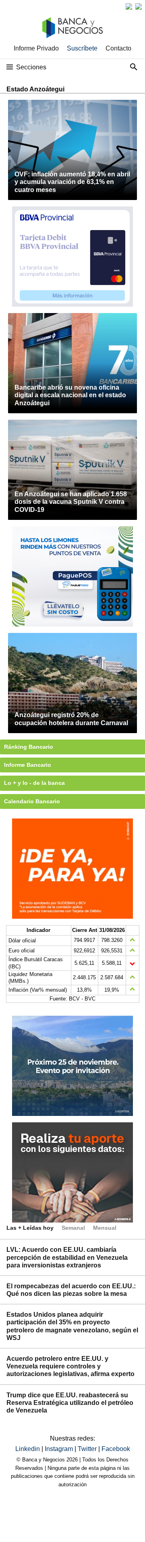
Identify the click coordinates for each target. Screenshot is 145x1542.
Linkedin (28, 1448)
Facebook (116, 1448)
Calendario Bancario (32, 801)
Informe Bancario (27, 765)
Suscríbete (82, 48)
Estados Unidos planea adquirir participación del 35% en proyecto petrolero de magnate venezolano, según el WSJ (72, 1326)
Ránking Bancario (28, 747)
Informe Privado (36, 48)
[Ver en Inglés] (129, 6)
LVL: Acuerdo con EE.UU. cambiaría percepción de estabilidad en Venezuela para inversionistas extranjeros (67, 1257)
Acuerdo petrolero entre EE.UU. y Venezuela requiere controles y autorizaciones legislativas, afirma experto (70, 1366)
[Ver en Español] (138, 6)
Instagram (60, 1448)
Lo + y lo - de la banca (34, 783)
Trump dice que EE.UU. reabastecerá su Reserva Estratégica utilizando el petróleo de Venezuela (69, 1403)
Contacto (118, 48)
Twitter (88, 1448)
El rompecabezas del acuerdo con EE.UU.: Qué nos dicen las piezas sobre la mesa (71, 1290)
